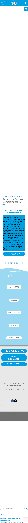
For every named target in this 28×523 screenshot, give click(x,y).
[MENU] (3, 2)
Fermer (2, 514)
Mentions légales (14, 413)
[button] (26, 9)
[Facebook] (12, 400)
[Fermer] (2, 512)
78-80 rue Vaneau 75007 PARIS (14, 389)
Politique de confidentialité (9, 415)
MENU (3, 4)
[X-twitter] (15, 400)
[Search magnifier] (26, 508)
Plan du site (22, 415)
